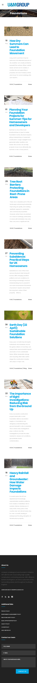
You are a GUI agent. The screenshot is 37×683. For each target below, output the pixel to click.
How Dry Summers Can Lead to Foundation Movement (19, 47)
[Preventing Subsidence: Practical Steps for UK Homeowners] (18, 244)
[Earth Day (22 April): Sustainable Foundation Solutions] (18, 315)
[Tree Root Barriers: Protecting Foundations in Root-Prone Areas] (18, 172)
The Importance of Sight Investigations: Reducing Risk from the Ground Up (20, 401)
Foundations (18, 84)
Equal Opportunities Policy (9, 620)
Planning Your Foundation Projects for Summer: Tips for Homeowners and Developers (20, 117)
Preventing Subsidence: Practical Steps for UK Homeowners (19, 260)
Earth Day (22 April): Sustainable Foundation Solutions (18, 331)
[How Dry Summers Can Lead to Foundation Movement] (18, 31)
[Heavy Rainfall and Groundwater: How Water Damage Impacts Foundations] (18, 463)
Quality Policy (5, 624)
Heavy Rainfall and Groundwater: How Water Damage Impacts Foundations (19, 482)
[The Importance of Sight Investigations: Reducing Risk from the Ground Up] (18, 384)
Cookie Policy (5, 627)
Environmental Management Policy (11, 614)
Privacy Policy (5, 611)
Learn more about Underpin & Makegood (12, 589)
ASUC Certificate (6, 630)
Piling (25, 368)
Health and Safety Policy (8, 617)
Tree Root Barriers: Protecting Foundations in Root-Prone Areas (19, 189)
